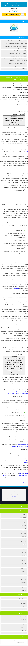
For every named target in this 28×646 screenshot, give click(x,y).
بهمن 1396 (24, 563)
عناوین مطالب (7, 3)
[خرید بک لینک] (14, 15)
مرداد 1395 (24, 571)
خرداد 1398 (24, 530)
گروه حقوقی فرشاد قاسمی (21, 600)
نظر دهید (14, 496)
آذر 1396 (24, 544)
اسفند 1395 (24, 585)
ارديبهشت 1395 (23, 579)
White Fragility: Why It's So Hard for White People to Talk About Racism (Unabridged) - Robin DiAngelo (14, 47)
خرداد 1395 (24, 576)
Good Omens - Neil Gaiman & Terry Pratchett (18, 63)
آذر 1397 (24, 538)
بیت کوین (24, 622)
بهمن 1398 (24, 536)
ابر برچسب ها (21, 5)
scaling (16, 383)
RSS (5, 5)
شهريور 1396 (23, 552)
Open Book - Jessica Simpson (21, 66)
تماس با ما (14, 5)
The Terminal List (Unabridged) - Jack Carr (18, 56)
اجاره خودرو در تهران (22, 616)
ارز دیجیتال (24, 630)
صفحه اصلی (21, 3)
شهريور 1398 (23, 525)
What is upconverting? (21, 391)
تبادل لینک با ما (23, 619)
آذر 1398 (24, 522)
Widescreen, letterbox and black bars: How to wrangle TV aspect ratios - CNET (15, 78)
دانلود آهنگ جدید (23, 603)
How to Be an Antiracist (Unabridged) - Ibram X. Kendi (16, 43)
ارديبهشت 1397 (23, 541)
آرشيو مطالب (14, 3)
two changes (13, 280)
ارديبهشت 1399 (23, 517)
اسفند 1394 (24, 587)
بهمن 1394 (24, 590)
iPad (27, 151)
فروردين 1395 (23, 582)
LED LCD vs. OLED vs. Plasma (12, 477)
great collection (16, 288)
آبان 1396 (24, 547)
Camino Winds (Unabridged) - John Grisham (18, 53)
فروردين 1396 (23, 560)
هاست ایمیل (24, 624)
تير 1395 (24, 574)
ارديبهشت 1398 (23, 533)
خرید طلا (24, 606)
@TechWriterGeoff (6, 480)
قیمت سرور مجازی (22, 598)
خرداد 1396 (24, 555)
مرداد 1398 (24, 528)
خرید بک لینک (23, 627)
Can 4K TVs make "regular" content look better (17, 393)
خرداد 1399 (24, 514)
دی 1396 (24, 566)
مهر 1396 (24, 549)
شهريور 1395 (23, 568)
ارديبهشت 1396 (23, 557)
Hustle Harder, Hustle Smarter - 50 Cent (19, 50)
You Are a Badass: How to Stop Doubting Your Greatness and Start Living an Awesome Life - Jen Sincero (15, 59)
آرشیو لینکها (24, 608)
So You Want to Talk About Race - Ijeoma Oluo (17, 40)
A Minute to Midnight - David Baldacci (19, 68)
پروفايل (9, 5)
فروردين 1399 (23, 519)
